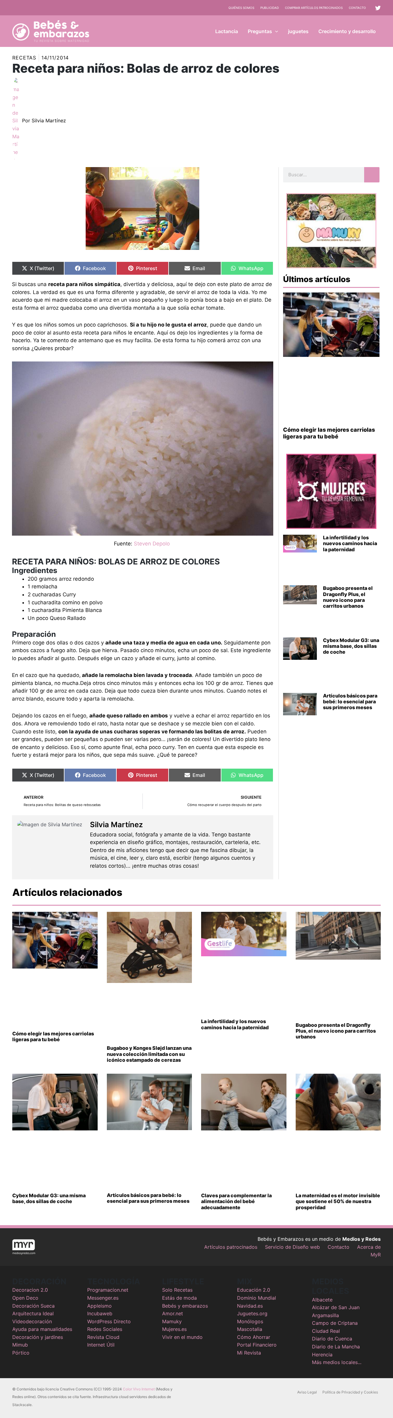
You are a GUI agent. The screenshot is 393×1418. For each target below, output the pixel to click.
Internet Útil (101, 1345)
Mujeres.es (174, 1329)
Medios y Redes (361, 1239)
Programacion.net (107, 1290)
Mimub (20, 1345)
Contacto (357, 8)
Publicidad (269, 8)
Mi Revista (249, 1353)
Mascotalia (249, 1329)
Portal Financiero (257, 1345)
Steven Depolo (152, 544)
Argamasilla (325, 1315)
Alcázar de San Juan (336, 1307)
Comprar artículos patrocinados (314, 8)
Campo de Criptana (335, 1323)
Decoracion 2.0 (30, 1290)
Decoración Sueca (33, 1306)
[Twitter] (378, 8)
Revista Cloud (103, 1337)
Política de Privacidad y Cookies (350, 1392)
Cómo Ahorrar (253, 1337)
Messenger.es (103, 1298)
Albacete (322, 1300)
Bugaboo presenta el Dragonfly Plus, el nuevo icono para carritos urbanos (348, 597)
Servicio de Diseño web (292, 1247)
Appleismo (99, 1306)
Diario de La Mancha (336, 1346)
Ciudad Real (326, 1331)
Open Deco (25, 1298)
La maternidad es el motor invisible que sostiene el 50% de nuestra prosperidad (338, 1201)
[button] (275, 31)
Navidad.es (250, 1306)
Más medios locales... (336, 1362)
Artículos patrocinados (230, 1247)
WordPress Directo (109, 1321)
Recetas (24, 58)
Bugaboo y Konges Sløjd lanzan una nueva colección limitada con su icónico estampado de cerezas (149, 1054)
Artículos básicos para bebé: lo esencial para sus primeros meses (350, 701)
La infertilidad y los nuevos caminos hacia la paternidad (350, 543)
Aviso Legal (307, 1392)
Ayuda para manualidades (42, 1329)
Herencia (322, 1354)
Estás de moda (179, 1298)
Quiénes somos (241, 8)
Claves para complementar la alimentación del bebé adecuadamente (236, 1201)
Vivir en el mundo (182, 1337)
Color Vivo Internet (139, 1389)
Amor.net (172, 1313)
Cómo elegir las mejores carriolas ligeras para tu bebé (329, 433)
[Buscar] (371, 174)
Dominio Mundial (256, 1298)
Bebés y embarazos (185, 1306)
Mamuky (172, 1321)
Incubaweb (99, 1313)
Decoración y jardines (37, 1337)
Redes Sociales (104, 1329)
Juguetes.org (252, 1313)
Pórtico (20, 1353)
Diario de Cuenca (332, 1339)
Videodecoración (32, 1321)
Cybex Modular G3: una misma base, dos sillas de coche (351, 646)
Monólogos (250, 1321)
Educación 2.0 (253, 1290)
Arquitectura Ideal (33, 1313)
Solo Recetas (177, 1290)
